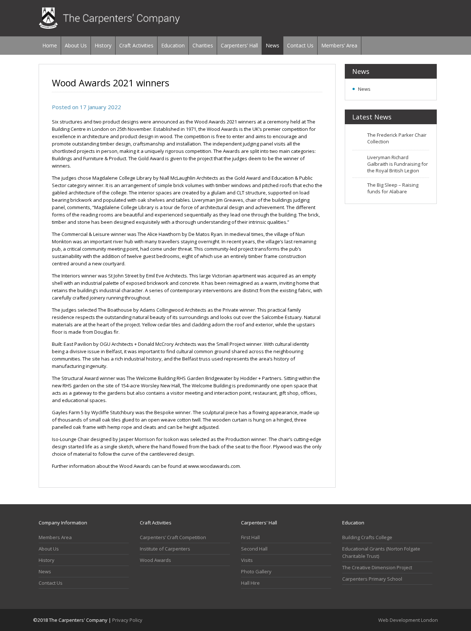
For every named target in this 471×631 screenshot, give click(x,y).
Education (173, 45)
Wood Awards (155, 560)
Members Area (55, 537)
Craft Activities (136, 45)
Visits (247, 560)
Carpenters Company (109, 18)
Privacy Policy (127, 620)
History (103, 45)
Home (49, 45)
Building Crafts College (367, 537)
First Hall (250, 537)
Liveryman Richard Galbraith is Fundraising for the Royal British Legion (397, 164)
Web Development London (408, 620)
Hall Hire (250, 583)
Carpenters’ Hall (239, 45)
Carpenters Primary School (372, 579)
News (272, 45)
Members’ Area (339, 45)
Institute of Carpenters (165, 548)
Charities (202, 45)
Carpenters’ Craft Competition (173, 537)
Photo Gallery (256, 571)
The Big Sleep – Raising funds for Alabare (392, 188)
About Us (76, 45)
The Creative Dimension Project (377, 567)
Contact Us (300, 45)
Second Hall (254, 548)
